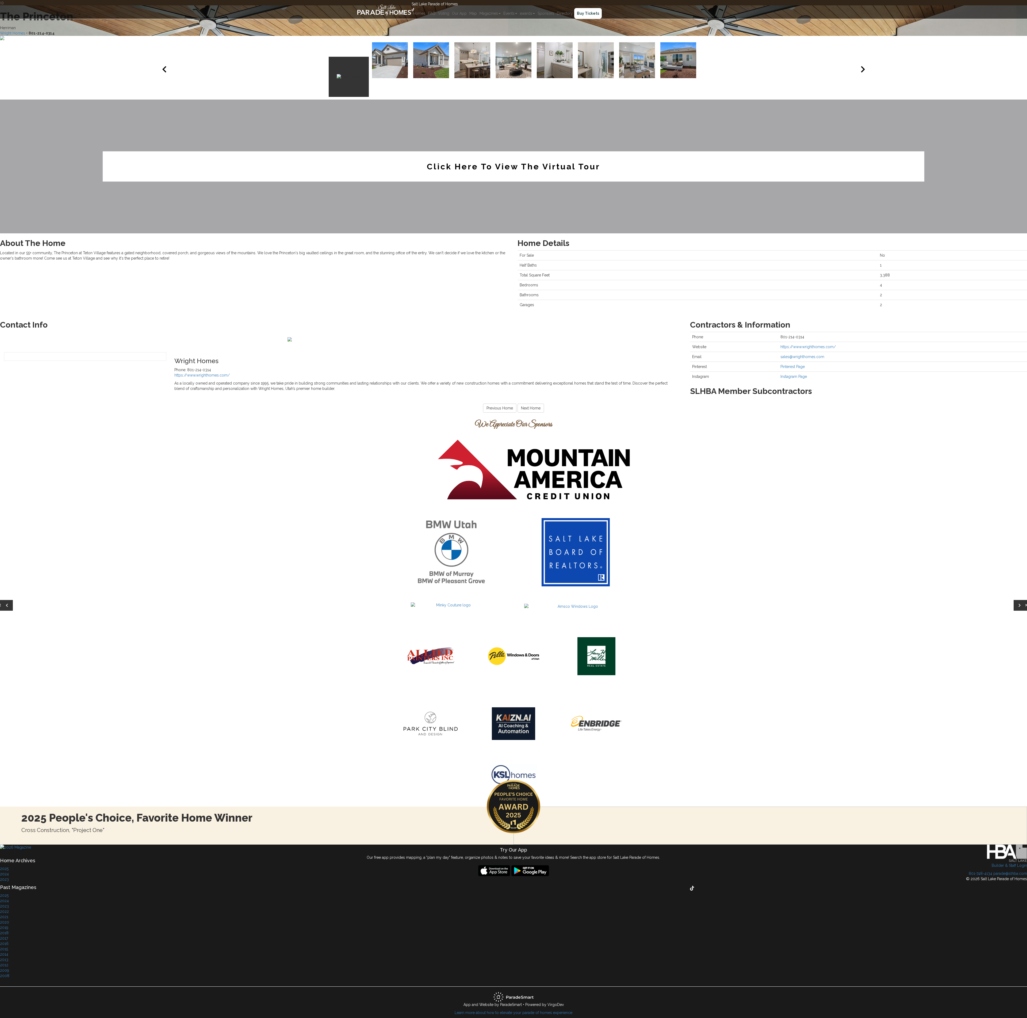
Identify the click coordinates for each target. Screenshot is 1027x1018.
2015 (4, 949)
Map (473, 13)
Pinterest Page (792, 366)
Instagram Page (793, 376)
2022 (4, 911)
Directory (565, 13)
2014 (4, 954)
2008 (4, 976)
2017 (4, 938)
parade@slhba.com (1010, 873)
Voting (443, 13)
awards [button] (526, 13)
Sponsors (546, 13)
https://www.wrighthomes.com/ (202, 375)
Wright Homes (12, 33)
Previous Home (499, 408)
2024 (4, 874)
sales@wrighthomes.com (802, 357)
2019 (4, 927)
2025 (4, 869)
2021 (4, 917)
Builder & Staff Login (1009, 865)
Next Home (531, 408)
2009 (4, 970)
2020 (4, 922)
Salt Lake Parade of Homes (435, 4)
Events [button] (509, 13)
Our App (459, 13)
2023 (4, 879)
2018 (4, 933)
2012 (4, 965)
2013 (4, 960)
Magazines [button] (489, 13)
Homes (419, 13)
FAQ (431, 13)
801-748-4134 (980, 873)
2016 (4, 943)
